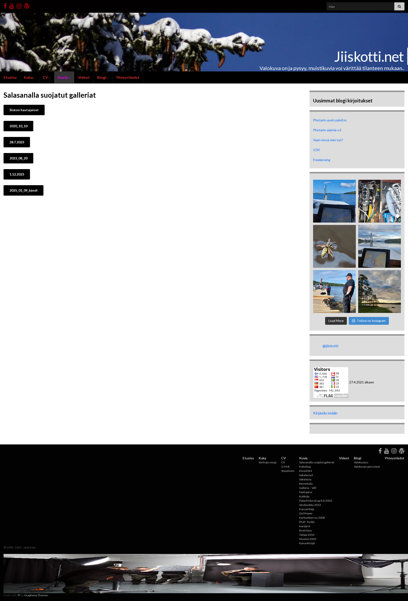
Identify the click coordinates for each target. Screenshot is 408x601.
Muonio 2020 (307, 539)
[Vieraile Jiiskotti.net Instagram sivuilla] (19, 5)
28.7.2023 (16, 142)
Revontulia (306, 483)
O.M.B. (285, 466)
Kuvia (63, 77)
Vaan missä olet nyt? (328, 140)
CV (46, 77)
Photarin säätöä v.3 (327, 130)
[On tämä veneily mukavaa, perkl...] (379, 201)
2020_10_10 (18, 126)
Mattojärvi (305, 492)
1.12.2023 (16, 174)
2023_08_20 (18, 158)
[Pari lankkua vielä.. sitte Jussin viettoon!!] (334, 291)
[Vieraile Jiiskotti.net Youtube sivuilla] (11, 5)
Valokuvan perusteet (367, 466)
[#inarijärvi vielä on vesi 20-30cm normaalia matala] (379, 291)
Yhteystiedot (127, 77)
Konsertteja (306, 509)
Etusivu (10, 77)
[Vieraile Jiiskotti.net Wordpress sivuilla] (27, 5)
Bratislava (305, 530)
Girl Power (306, 513)
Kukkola (304, 496)
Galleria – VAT (308, 488)
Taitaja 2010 (306, 534)
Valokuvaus (361, 462)
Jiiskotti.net (369, 56)
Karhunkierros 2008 (312, 517)
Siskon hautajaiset (24, 110)
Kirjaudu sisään (325, 413)
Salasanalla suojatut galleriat (316, 462)
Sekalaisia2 (306, 475)
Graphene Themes (36, 595)
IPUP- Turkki (306, 522)
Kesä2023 (305, 471)
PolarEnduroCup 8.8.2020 (315, 500)
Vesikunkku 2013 (310, 505)
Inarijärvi (304, 526)
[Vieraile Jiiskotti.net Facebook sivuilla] (5, 5)
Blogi (102, 77)
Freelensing (321, 160)
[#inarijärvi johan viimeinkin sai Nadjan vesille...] (379, 246)
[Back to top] (397, 590)
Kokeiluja (305, 466)
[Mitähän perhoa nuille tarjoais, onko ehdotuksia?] (334, 246)
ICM (316, 150)
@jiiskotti (330, 345)
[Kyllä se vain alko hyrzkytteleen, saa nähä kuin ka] (334, 201)
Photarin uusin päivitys (330, 120)
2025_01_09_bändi (23, 190)
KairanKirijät (307, 543)
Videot (84, 77)
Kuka (29, 77)
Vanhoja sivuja (267, 462)
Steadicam (287, 471)
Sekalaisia (305, 479)
